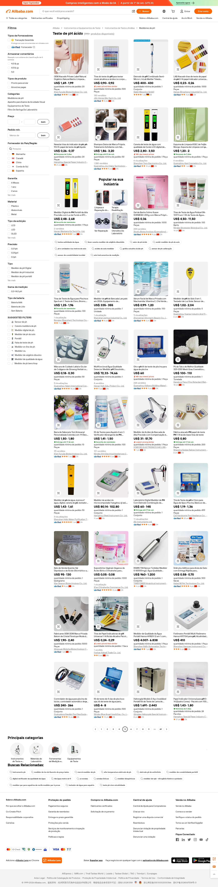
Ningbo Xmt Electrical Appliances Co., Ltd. (111, 454)
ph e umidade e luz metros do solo (72, 249)
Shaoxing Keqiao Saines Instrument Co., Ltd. (191, 450)
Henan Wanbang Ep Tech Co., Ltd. (69, 231)
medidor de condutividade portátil (183, 772)
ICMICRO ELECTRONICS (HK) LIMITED (151, 447)
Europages (152, 873)
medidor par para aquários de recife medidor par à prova (36, 785)
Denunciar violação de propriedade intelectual (149, 829)
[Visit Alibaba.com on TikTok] (207, 839)
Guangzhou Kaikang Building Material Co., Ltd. (151, 385)
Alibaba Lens (22, 860)
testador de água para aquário (81, 785)
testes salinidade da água (68, 242)
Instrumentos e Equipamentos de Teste (82, 28)
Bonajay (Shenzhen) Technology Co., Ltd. (71, 320)
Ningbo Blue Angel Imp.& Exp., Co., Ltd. (111, 714)
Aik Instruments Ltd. (143, 522)
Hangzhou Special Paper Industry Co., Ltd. (71, 162)
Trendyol (141, 873)
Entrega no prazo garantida (60, 817)
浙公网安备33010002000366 (157, 882)
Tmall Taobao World (94, 873)
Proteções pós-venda (58, 823)
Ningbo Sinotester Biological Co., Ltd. (190, 228)
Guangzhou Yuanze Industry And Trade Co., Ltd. (191, 314)
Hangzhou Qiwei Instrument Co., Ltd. (110, 515)
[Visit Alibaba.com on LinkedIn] (183, 839)
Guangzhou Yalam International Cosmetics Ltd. (71, 386)
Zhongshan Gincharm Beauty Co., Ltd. (151, 318)
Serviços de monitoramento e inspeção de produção (66, 829)
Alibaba (56, 28)
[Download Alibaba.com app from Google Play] (202, 860)
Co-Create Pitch (13, 811)
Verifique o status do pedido (188, 817)
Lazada (109, 873)
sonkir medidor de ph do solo (168, 242)
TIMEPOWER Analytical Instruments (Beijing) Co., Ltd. (151, 583)
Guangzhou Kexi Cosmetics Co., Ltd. (190, 163)
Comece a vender (184, 811)
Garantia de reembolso (58, 811)
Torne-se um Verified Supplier (189, 823)
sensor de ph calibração (162, 249)
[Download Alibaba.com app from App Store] (180, 860)
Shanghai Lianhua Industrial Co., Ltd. (110, 318)
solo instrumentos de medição (106, 255)
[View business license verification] (135, 882)
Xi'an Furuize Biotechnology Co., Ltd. (70, 92)
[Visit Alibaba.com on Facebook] (177, 839)
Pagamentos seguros (58, 806)
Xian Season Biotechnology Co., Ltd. (70, 583)
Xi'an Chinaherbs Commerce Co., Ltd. (111, 587)
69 (161, 729)
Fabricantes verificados (101, 806)
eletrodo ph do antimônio (150, 772)
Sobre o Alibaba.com (16, 800)
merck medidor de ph (86, 772)
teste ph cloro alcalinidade (114, 785)
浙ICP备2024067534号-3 (184, 882)
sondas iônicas (103, 779)
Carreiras (10, 823)
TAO (132, 873)
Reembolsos (139, 823)
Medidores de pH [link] (147, 28)
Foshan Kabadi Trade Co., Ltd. (107, 652)
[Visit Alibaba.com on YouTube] (201, 839)
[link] (214, 859)
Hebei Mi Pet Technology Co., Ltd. (189, 583)
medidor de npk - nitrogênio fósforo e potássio (163, 779)
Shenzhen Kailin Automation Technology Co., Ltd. (151, 646)
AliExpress (66, 873)
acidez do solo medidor (104, 249)
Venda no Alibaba (183, 806)
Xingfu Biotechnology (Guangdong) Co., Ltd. (151, 231)
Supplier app (96, 860)
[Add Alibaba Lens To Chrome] (52, 860)
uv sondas (84, 779)
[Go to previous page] (95, 729)
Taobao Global (121, 873)
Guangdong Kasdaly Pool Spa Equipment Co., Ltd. (71, 714)
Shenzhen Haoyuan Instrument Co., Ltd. (191, 646)
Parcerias (180, 828)
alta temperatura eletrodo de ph (117, 772)
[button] (133, 11)
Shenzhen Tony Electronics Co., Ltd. (150, 163)
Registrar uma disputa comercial (148, 817)
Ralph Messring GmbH (144, 92)
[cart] (173, 12)
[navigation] (28, 379)
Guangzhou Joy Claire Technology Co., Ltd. (111, 166)
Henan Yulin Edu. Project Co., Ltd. (109, 386)
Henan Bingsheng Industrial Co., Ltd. (190, 92)
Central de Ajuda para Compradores (149, 806)
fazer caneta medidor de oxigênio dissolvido (106, 242)
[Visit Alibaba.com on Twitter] (189, 839)
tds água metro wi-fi (62, 779)
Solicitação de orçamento (102, 811)
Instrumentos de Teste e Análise (120, 28)
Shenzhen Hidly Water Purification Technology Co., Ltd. (71, 519)
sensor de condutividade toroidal (71, 255)
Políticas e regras (56, 837)
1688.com (78, 873)
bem (43, 122)
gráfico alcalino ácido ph (133, 249)
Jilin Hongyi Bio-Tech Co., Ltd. (107, 98)
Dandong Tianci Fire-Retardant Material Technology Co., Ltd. (191, 382)
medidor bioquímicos (126, 779)
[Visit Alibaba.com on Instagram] (195, 839)
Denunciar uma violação (144, 837)
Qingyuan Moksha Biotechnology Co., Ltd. (71, 649)
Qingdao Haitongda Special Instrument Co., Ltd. (151, 714)
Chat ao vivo (138, 811)
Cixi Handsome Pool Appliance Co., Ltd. (191, 515)
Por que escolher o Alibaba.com (20, 806)
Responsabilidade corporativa (19, 817)
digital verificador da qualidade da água (29, 779)
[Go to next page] (166, 729)
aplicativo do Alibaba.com (155, 860)
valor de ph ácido (140, 242)
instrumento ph (19, 772)
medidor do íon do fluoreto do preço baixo (51, 772)
